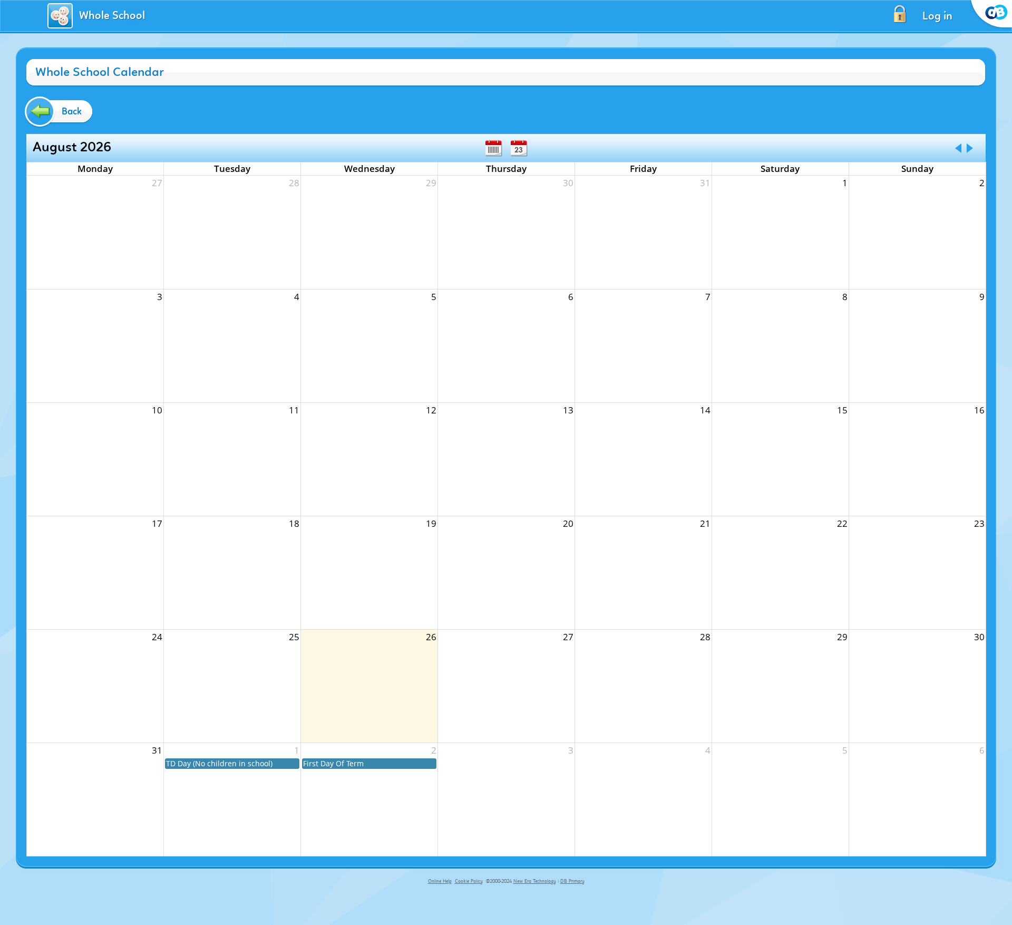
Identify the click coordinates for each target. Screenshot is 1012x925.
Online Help (440, 881)
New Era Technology (534, 881)
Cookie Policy (469, 881)
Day (518, 148)
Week (493, 148)
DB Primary (572, 881)
